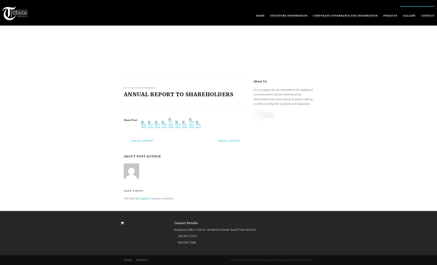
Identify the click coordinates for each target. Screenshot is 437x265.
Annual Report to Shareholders (179, 94)
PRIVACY (143, 260)
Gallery (409, 15)
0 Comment (148, 88)
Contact (427, 15)
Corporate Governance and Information (345, 15)
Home (260, 15)
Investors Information (288, 15)
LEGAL (128, 260)
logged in (145, 198)
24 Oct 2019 (135, 88)
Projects (390, 15)
